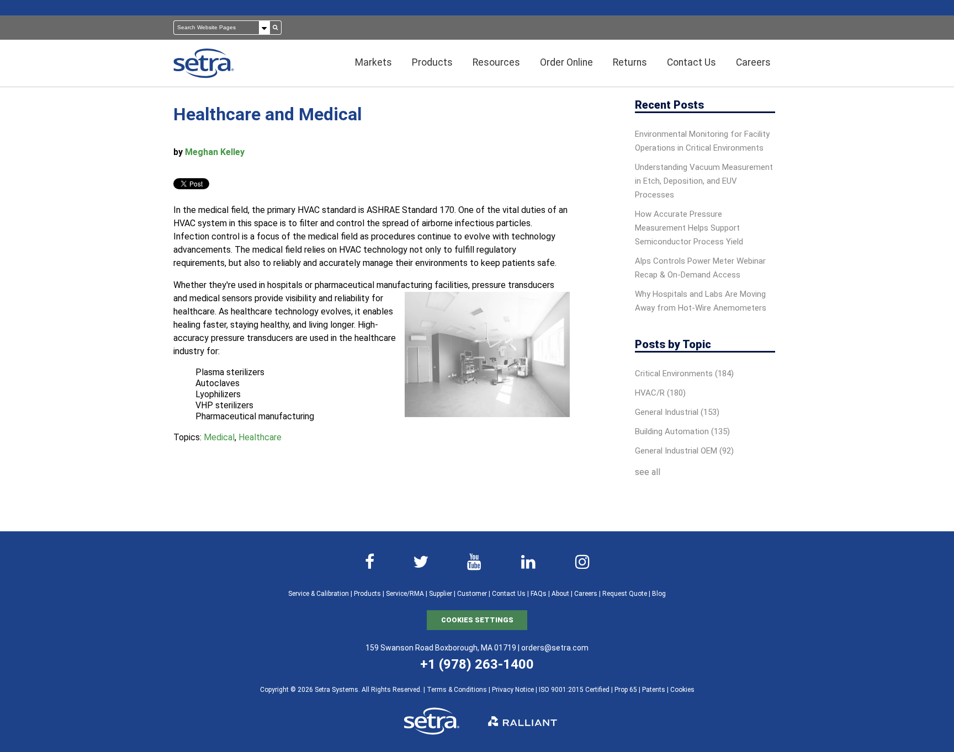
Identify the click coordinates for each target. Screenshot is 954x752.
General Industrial (677, 412)
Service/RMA (405, 594)
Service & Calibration (318, 594)
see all (647, 472)
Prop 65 (625, 690)
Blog (659, 594)
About (560, 594)
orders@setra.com (555, 647)
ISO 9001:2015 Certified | (576, 690)
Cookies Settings (477, 620)
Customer (472, 594)
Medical (219, 437)
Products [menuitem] (432, 62)
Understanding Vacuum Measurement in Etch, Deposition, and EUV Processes (704, 181)
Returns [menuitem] (630, 62)
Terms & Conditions (457, 690)
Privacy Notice (513, 690)
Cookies (682, 690)
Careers (585, 594)
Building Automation (682, 431)
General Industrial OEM (684, 451)
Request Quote (624, 594)
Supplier (440, 594)
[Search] (275, 27)
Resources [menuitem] (496, 62)
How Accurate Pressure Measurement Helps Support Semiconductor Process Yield (689, 228)
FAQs (539, 594)
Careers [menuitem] (753, 62)
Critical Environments (684, 373)
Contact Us (509, 594)
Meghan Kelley (215, 152)
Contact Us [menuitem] (691, 62)
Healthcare (260, 437)
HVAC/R (660, 393)
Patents (653, 690)
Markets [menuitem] (373, 62)
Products (367, 594)
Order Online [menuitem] (566, 62)
